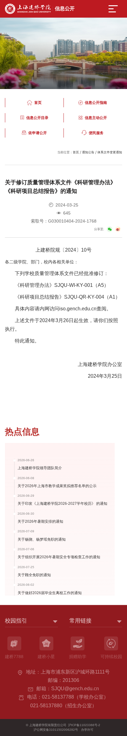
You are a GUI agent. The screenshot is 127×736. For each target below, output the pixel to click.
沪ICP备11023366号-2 (84, 725)
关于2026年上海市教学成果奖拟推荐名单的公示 (57, 486)
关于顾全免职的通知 (34, 575)
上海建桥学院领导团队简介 (40, 468)
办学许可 (87, 729)
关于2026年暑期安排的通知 (40, 521)
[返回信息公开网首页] (39, 5)
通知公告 (88, 152)
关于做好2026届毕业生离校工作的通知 (50, 593)
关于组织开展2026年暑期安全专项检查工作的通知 (59, 557)
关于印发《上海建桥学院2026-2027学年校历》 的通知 (62, 503)
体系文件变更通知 (109, 152)
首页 (76, 152)
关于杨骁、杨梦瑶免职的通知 (42, 539)
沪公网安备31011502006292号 (56, 729)
